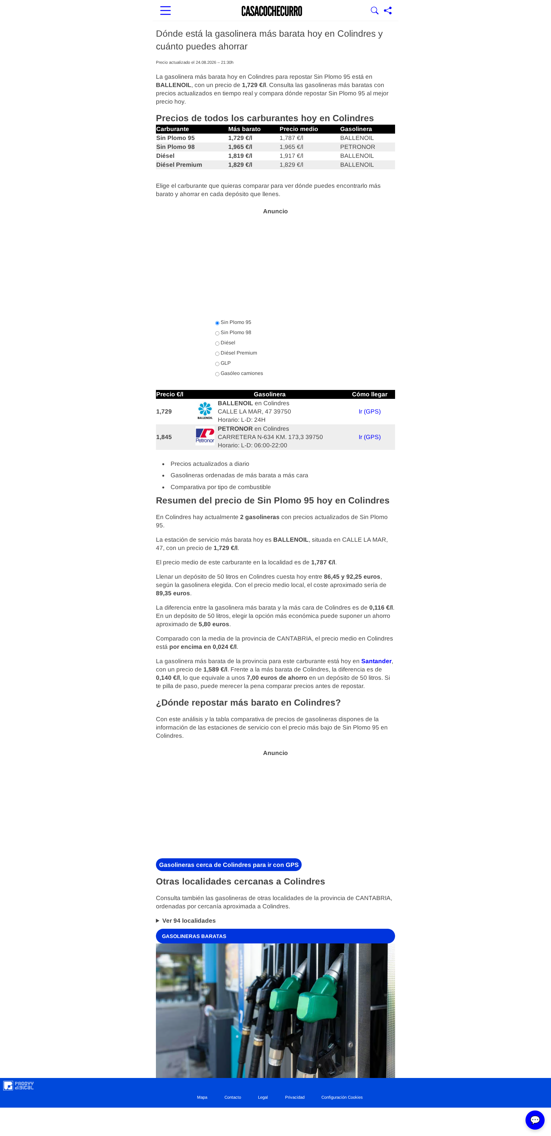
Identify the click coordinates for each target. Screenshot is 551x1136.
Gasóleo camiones (241, 373)
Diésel (227, 342)
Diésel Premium (238, 352)
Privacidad (295, 1097)
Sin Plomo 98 (235, 332)
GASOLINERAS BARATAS (194, 936)
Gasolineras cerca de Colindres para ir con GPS (229, 864)
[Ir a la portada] (272, 11)
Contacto (232, 1097)
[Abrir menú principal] (165, 11)
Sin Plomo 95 (235, 322)
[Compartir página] (387, 11)
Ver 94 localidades (189, 920)
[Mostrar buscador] (374, 11)
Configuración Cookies (342, 1097)
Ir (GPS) (370, 411)
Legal (263, 1097)
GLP (225, 363)
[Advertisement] (275, 263)
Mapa (202, 1097)
